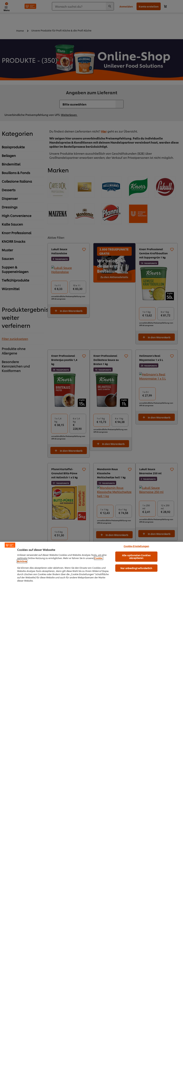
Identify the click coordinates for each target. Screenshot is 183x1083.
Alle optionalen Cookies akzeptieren (136, 556)
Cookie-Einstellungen (136, 546)
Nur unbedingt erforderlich (136, 568)
